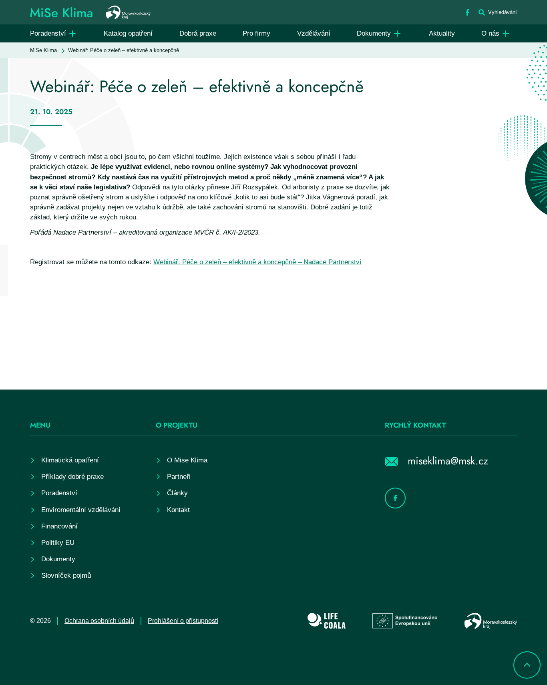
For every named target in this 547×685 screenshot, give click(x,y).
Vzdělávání (313, 33)
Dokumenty (374, 33)
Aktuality (442, 33)
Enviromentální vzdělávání (81, 510)
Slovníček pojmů (66, 575)
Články (177, 493)
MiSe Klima (43, 50)
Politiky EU (57, 542)
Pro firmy (256, 33)
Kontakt (178, 510)
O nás (490, 33)
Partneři (179, 476)
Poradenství (48, 33)
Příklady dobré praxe (72, 476)
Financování (59, 526)
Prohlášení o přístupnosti (183, 620)
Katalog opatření (128, 33)
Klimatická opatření (70, 460)
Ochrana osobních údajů (99, 620)
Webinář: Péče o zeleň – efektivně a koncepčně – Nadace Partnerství (257, 262)
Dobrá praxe (197, 33)
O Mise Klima (187, 460)
